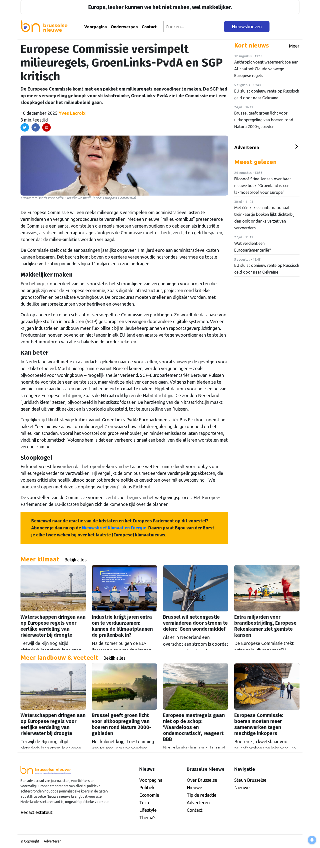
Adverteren (246, 147)
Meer (294, 45)
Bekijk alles (75, 559)
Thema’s (147, 817)
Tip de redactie (201, 794)
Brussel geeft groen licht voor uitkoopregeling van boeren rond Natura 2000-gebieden (263, 120)
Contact (149, 27)
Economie (149, 794)
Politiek (146, 787)
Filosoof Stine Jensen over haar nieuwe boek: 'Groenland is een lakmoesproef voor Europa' (262, 186)
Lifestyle (148, 809)
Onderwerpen (124, 27)
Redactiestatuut (36, 812)
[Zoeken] (216, 26)
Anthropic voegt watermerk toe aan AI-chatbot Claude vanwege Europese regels (266, 69)
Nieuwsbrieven (247, 26)
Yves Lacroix (72, 113)
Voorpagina (95, 27)
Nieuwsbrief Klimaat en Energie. (114, 528)
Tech (144, 802)
